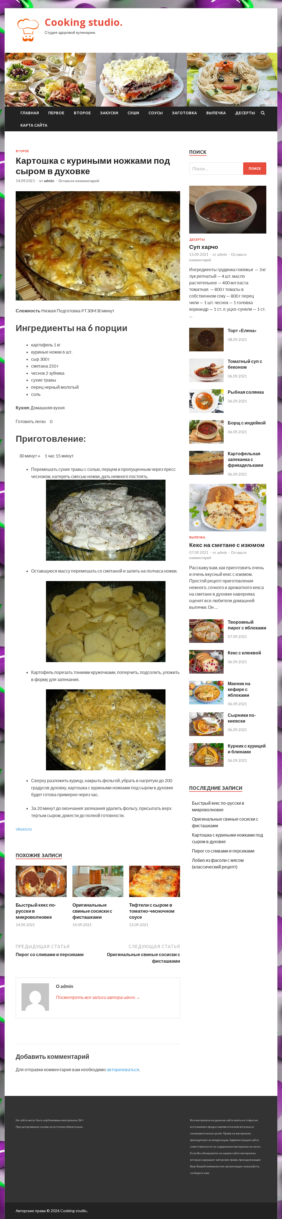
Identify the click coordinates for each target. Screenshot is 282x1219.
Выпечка (216, 113)
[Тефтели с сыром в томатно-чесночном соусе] (154, 898)
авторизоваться (123, 1069)
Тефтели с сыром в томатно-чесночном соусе (152, 911)
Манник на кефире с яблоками (239, 689)
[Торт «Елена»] (206, 349)
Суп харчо (203, 246)
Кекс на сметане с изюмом (227, 544)
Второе (82, 113)
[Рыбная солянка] (206, 411)
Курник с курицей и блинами (247, 748)
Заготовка (184, 113)
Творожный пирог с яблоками (247, 624)
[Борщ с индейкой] (206, 442)
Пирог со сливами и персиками (223, 850)
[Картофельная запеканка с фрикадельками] (206, 473)
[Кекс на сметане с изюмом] (227, 532)
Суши (133, 113)
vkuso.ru (24, 828)
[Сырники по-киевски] (206, 734)
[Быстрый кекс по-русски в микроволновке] (41, 898)
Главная (29, 113)
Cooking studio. (84, 22)
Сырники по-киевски (242, 717)
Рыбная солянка (246, 392)
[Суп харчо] (227, 234)
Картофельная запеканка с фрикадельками (245, 459)
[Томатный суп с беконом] (206, 380)
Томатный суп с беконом (245, 364)
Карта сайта (33, 125)
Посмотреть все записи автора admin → (98, 997)
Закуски (109, 113)
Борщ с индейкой (247, 422)
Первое (56, 113)
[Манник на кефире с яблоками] (206, 702)
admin (49, 181)
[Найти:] (227, 168)
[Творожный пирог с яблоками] (206, 641)
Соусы (155, 113)
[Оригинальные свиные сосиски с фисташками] (97, 898)
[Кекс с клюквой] (206, 671)
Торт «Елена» (242, 330)
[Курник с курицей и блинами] (206, 765)
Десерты (245, 113)
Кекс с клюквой (244, 652)
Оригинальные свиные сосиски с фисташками (92, 911)
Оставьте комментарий (78, 181)
